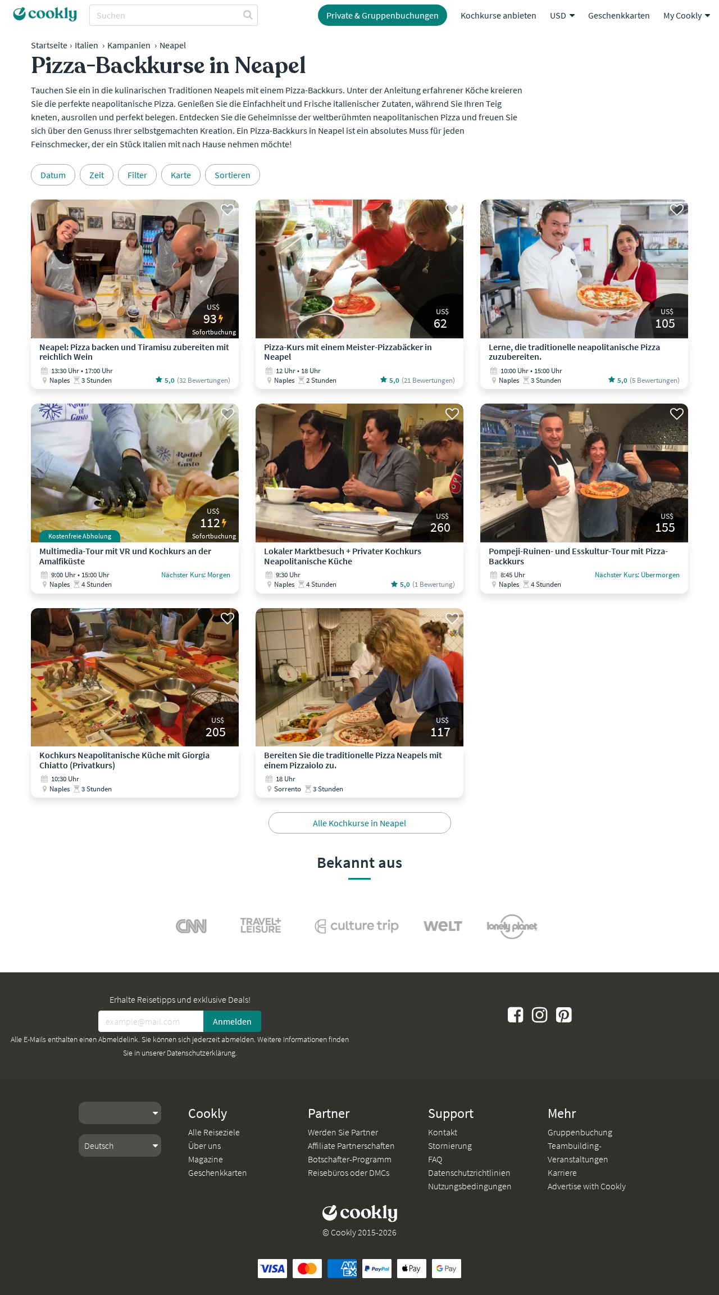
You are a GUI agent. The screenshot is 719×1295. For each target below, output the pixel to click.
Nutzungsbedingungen (470, 1186)
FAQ (435, 1159)
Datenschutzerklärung (201, 1053)
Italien (86, 45)
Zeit (96, 174)
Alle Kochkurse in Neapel (359, 822)
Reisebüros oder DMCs (348, 1172)
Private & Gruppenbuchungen (382, 15)
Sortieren (233, 174)
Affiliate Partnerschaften (351, 1145)
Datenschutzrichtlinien (469, 1172)
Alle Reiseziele (214, 1132)
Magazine (205, 1159)
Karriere (562, 1172)
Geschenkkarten (619, 15)
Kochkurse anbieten (498, 15)
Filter (137, 174)
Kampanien (129, 45)
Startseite (49, 45)
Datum (53, 174)
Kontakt (442, 1132)
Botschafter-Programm (350, 1159)
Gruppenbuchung (580, 1132)
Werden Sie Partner (343, 1132)
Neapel (173, 45)
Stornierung (450, 1145)
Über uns (204, 1145)
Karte (181, 174)
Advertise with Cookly (587, 1186)
